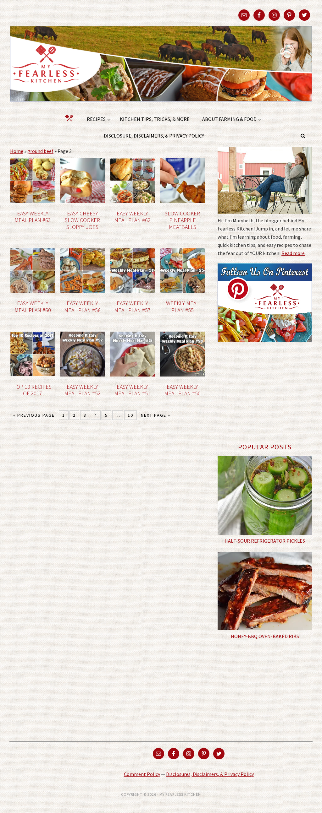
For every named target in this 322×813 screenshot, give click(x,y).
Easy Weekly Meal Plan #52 (82, 390)
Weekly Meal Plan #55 (182, 307)
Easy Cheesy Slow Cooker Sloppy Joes (82, 220)
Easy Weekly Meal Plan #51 (132, 390)
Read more (293, 253)
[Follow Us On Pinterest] (265, 346)
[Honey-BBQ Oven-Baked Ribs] (265, 591)
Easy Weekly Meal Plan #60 (32, 307)
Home (16, 151)
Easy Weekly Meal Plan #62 (132, 217)
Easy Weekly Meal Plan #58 (82, 307)
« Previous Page (34, 415)
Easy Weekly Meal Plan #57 (132, 307)
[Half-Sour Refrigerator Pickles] (265, 495)
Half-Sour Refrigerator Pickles (265, 541)
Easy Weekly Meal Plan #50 (182, 390)
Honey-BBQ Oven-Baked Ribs (265, 636)
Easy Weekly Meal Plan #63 (32, 217)
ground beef (40, 151)
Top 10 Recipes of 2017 (33, 390)
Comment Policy (142, 774)
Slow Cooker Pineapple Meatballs (182, 220)
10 (130, 415)
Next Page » (155, 415)
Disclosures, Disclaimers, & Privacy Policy (210, 774)
